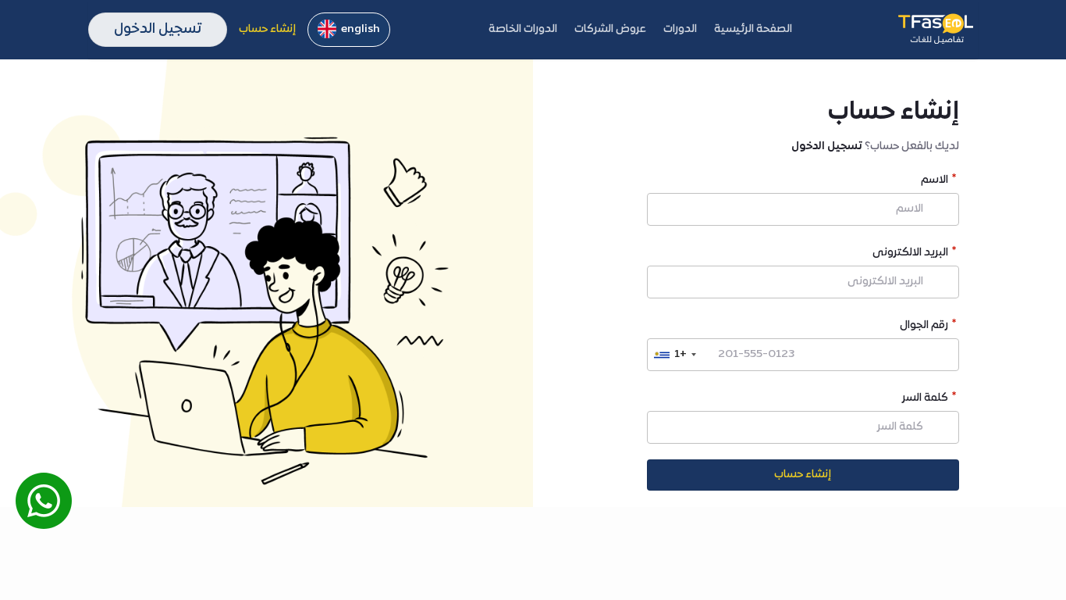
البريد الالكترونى (910, 254)
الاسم (934, 181)
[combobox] (674, 354)
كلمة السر (925, 399)
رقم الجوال (924, 327)
